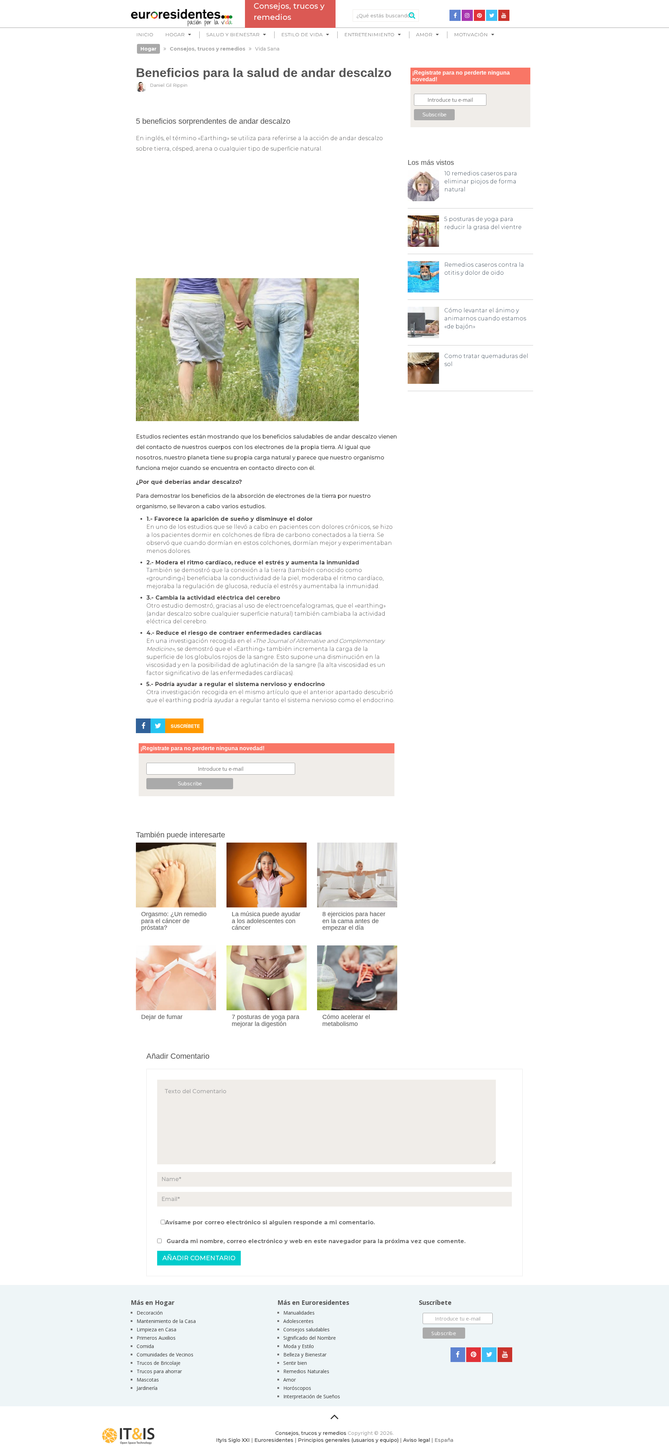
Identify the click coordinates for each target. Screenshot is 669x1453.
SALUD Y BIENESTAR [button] (233, 34)
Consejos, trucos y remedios (310, 1433)
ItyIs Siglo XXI (233, 1440)
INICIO (144, 34)
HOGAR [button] (175, 34)
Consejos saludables (306, 1329)
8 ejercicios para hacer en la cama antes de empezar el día (353, 921)
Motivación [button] (471, 34)
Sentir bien (295, 1363)
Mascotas (148, 1379)
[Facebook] (455, 15)
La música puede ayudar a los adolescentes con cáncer (266, 921)
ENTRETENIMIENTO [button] (369, 34)
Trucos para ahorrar (159, 1371)
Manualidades (299, 1312)
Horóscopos (297, 1388)
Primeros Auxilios (156, 1337)
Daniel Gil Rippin (168, 85)
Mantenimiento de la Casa (166, 1321)
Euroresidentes (273, 1440)
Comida (145, 1346)
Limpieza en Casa (156, 1329)
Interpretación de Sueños (311, 1396)
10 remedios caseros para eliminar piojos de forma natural (480, 181)
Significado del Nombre (309, 1337)
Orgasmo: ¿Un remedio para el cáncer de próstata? (174, 921)
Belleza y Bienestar (304, 1354)
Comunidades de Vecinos (165, 1354)
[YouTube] (503, 15)
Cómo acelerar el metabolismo (346, 1020)
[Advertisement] (266, 219)
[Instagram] (467, 15)
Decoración (150, 1312)
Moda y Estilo (298, 1346)
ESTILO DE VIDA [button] (302, 34)
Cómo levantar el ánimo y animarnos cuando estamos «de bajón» (485, 318)
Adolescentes (298, 1321)
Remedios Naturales (306, 1371)
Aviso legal (416, 1440)
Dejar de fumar (162, 1016)
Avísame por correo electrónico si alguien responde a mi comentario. (270, 1222)
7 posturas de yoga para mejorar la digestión (265, 1020)
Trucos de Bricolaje (158, 1363)
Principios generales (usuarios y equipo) (348, 1440)
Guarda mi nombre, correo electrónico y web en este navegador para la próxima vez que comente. (316, 1241)
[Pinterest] (479, 15)
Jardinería (147, 1388)
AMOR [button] (424, 34)
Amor (289, 1379)
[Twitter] (491, 15)
